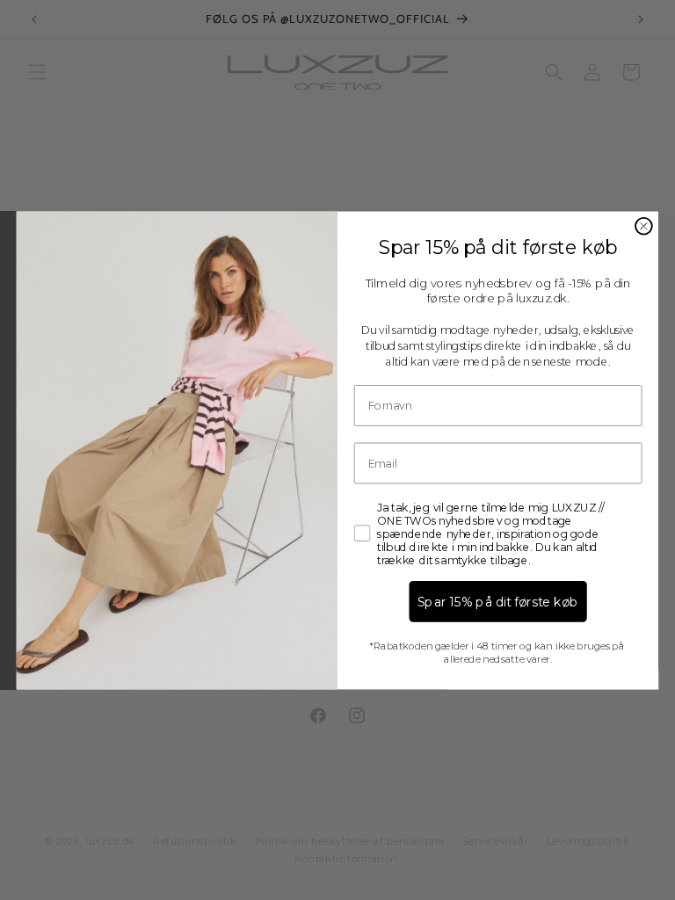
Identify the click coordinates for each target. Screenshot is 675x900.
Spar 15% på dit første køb (498, 601)
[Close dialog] (643, 225)
